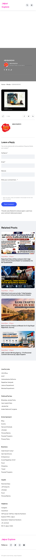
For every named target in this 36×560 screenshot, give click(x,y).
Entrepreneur (5, 457)
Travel (3, 469)
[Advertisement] (18, 29)
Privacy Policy (5, 439)
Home (3, 84)
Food (3, 463)
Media (8, 84)
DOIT (3, 376)
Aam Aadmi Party (6, 403)
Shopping (4, 466)
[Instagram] (19, 545)
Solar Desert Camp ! (7, 451)
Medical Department (7, 388)
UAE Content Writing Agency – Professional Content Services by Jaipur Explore (16, 353)
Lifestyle (4, 430)
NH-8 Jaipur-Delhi (7, 526)
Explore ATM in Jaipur (8, 517)
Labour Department (7, 385)
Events (3, 424)
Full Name (4, 153)
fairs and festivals (6, 427)
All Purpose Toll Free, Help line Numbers (13, 514)
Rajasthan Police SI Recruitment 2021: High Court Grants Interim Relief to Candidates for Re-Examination (17, 260)
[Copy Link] (11, 70)
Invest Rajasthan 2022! (8, 460)
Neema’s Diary (5, 484)
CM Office (4, 373)
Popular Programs (6, 436)
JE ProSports (5, 487)
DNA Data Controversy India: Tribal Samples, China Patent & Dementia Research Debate (16, 294)
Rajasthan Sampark (7, 382)
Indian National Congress (9, 409)
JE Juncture (5, 523)
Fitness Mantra (5, 433)
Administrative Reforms (8, 379)
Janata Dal (4, 406)
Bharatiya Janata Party (8, 400)
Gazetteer (4, 511)
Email (3, 162)
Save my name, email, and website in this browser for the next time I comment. (18, 198)
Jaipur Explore (5, 5)
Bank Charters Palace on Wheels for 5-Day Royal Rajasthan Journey (17, 326)
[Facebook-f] (11, 545)
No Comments (28, 65)
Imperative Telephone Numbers (11, 520)
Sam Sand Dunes (6, 454)
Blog (2, 421)
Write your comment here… (9, 180)
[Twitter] (15, 545)
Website (3, 171)
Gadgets (4, 508)
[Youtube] (24, 545)
